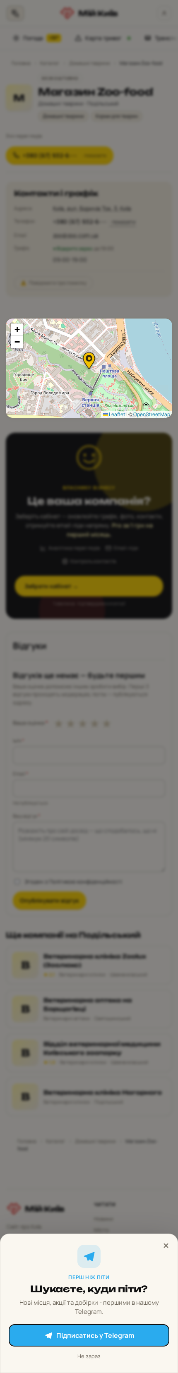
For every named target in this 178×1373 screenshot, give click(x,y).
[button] (89, 360)
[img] (89, 368)
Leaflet (116, 414)
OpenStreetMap (151, 414)
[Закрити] (166, 1245)
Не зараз (89, 1356)
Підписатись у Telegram (95, 1335)
